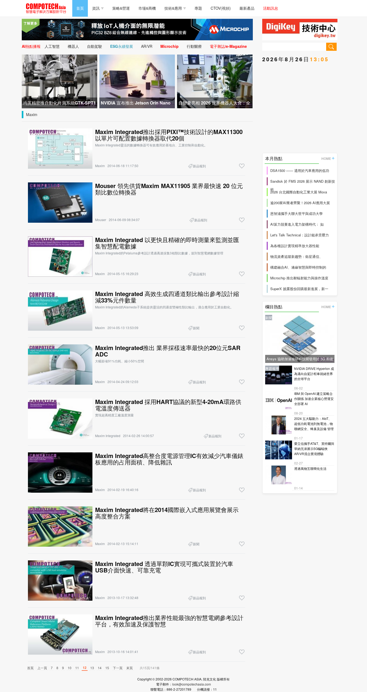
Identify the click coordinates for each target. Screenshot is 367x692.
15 (107, 667)
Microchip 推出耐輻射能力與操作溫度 (299, 277)
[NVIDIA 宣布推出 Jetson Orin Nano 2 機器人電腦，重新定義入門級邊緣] (137, 80)
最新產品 (246, 8)
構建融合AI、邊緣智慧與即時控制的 (298, 267)
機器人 (73, 46)
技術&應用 (173, 8)
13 (92, 667)
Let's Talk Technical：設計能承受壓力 (299, 234)
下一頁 (118, 667)
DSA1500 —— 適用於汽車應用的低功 (299, 170)
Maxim (31, 114)
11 (77, 667)
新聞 (196, 328)
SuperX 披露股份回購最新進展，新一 (299, 288)
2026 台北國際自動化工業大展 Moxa (298, 191)
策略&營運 (121, 8)
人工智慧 (52, 46)
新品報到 (199, 166)
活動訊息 (270, 8)
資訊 (96, 8)
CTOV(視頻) (221, 8)
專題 (198, 8)
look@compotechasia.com (191, 684)
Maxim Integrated (107, 435)
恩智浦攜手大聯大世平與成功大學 (296, 213)
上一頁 (42, 667)
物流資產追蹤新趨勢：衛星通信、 (296, 256)
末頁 (129, 667)
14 (100, 667)
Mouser (100, 219)
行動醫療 (194, 46)
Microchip (169, 46)
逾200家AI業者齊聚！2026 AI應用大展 (300, 202)
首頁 (80, 8)
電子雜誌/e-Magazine (228, 46)
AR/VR (146, 46)
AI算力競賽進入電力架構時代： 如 (297, 224)
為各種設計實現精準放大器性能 (294, 245)
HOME (326, 158)
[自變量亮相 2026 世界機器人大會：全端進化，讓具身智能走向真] (215, 80)
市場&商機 (147, 8)
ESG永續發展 (121, 46)
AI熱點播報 (31, 46)
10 (69, 667)
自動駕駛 (94, 46)
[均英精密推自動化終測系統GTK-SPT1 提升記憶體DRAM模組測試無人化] (59, 80)
